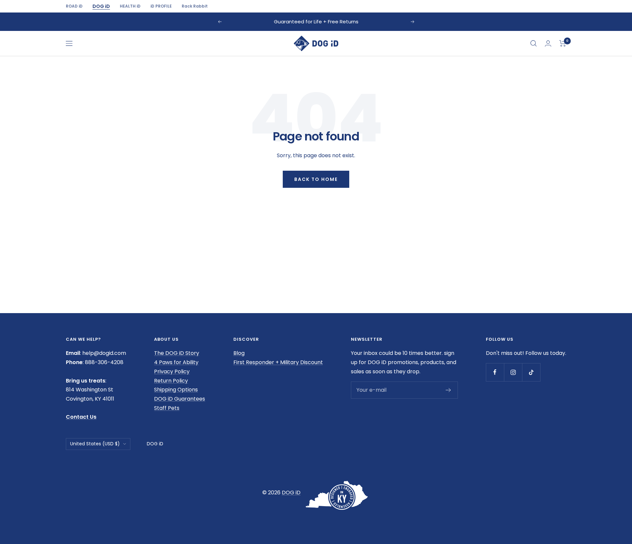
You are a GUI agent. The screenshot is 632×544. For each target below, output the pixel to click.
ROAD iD (74, 6)
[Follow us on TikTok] (531, 372)
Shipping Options (176, 389)
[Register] (448, 390)
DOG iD (101, 6)
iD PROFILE (161, 6)
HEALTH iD (130, 6)
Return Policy (171, 380)
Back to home (316, 179)
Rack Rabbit (195, 6)
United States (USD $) (95, 443)
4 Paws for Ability (176, 362)
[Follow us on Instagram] (513, 372)
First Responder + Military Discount (278, 362)
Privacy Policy (172, 371)
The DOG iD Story (176, 353)
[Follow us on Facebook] (495, 372)
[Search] (533, 43)
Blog (239, 353)
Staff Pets (166, 408)
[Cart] (562, 43)
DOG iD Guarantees (179, 399)
